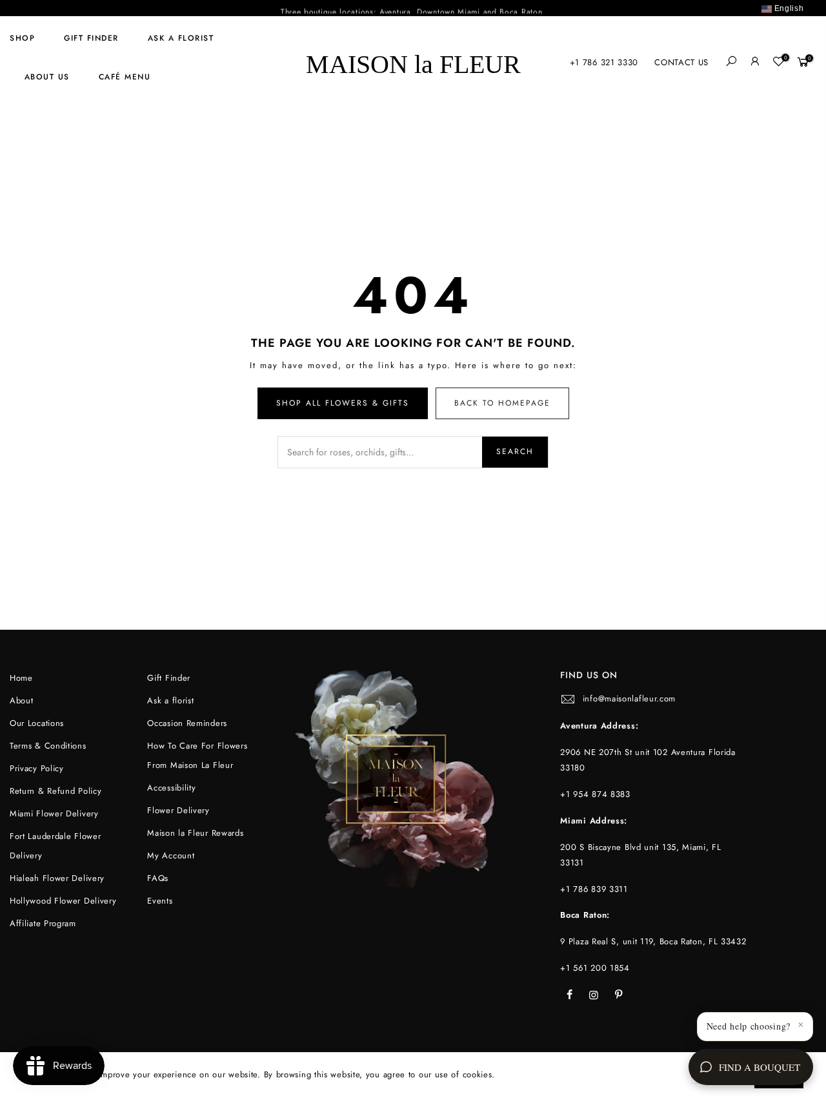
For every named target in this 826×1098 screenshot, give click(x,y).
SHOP (22, 38)
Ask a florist (181, 38)
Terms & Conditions (48, 746)
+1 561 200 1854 (595, 968)
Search (515, 451)
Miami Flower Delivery (54, 813)
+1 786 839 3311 (594, 889)
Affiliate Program (43, 923)
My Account (170, 855)
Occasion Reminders (187, 723)
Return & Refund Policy (55, 791)
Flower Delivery (178, 810)
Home (21, 678)
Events (159, 901)
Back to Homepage (502, 403)
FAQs (157, 878)
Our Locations (37, 723)
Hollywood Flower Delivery (63, 901)
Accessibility (171, 788)
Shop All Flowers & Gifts (342, 403)
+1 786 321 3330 (604, 62)
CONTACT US (681, 62)
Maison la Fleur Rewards (195, 833)
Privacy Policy (37, 768)
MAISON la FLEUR (413, 63)
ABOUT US (47, 77)
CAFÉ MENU (125, 77)
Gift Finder (91, 38)
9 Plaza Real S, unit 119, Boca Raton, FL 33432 (653, 941)
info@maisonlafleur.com (629, 698)
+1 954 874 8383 (595, 794)
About (22, 700)
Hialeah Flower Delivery (57, 878)
